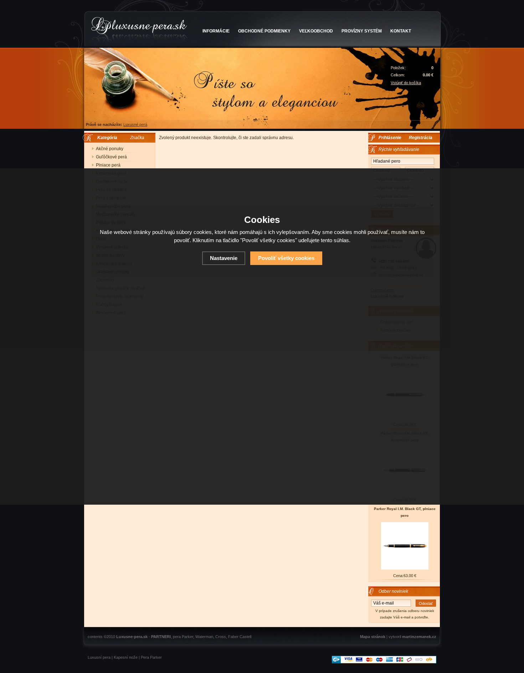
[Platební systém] (384, 661)
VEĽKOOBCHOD (316, 31)
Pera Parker (151, 657)
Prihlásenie (390, 137)
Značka (137, 137)
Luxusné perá (135, 124)
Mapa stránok (372, 636)
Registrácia (420, 137)
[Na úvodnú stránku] (139, 30)
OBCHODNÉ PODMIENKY (264, 31)
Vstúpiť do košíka (406, 83)
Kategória (105, 137)
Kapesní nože (126, 657)
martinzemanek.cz (419, 636)
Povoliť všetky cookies (286, 258)
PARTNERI (161, 636)
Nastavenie (223, 258)
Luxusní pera (99, 657)
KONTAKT (400, 31)
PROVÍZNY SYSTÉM (361, 31)
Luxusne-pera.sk (132, 636)
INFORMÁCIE (216, 31)
